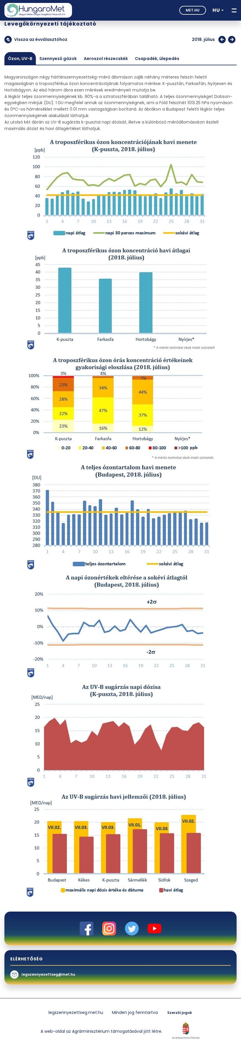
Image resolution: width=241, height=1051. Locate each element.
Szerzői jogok (179, 1012)
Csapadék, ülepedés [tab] (157, 58)
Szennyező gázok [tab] (58, 58)
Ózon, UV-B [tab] (20, 58)
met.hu (193, 10)
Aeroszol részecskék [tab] (106, 58)
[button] (218, 10)
